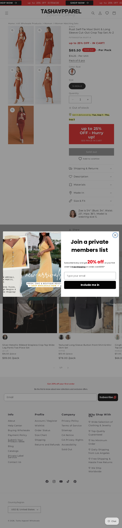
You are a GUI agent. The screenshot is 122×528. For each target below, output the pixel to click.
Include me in (90, 284)
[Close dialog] (115, 235)
